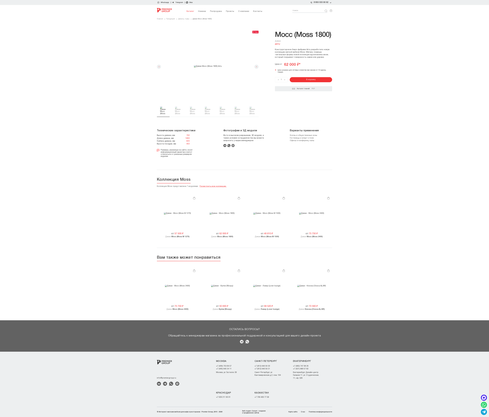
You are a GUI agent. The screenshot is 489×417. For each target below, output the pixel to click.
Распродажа (216, 11)
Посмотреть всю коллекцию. (213, 186)
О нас (303, 412)
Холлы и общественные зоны (303, 135)
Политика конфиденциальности (320, 412)
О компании (243, 11)
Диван (177, 237)
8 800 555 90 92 (321, 2)
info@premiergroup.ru (166, 378)
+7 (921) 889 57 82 (300, 369)
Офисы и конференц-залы (302, 140)
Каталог (190, 11)
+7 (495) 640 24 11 (224, 369)
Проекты (230, 11)
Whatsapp (165, 2)
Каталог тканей (306, 88)
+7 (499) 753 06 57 (224, 366)
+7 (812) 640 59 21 (262, 369)
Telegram (179, 2)
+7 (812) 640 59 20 (262, 366)
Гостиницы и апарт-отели (302, 138)
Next (256, 67)
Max (191, 2)
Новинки (202, 11)
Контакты (257, 11)
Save (256, 32)
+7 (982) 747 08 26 (300, 366)
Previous (159, 67)
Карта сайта (292, 412)
